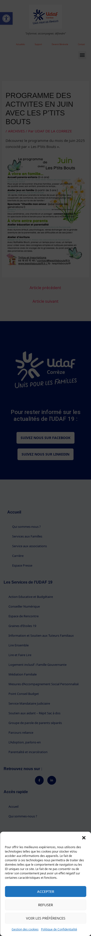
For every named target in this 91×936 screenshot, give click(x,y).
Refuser (45, 904)
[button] (83, 837)
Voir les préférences (45, 918)
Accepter (45, 891)
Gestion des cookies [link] (25, 929)
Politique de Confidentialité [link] (59, 929)
